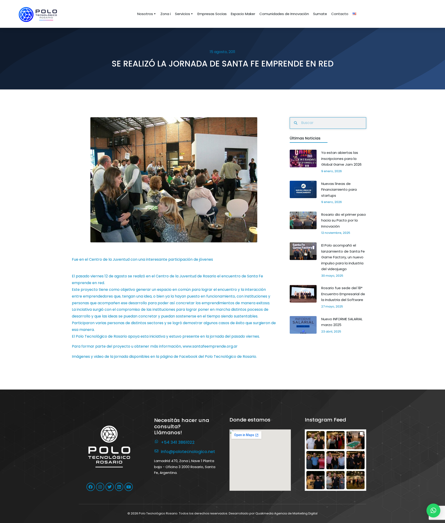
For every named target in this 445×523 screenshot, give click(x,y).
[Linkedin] (119, 487)
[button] (335, 460)
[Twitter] (109, 487)
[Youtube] (128, 487)
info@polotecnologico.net (188, 451)
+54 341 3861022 (178, 442)
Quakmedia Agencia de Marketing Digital (286, 513)
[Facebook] (90, 487)
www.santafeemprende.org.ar (210, 346)
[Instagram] (100, 487)
